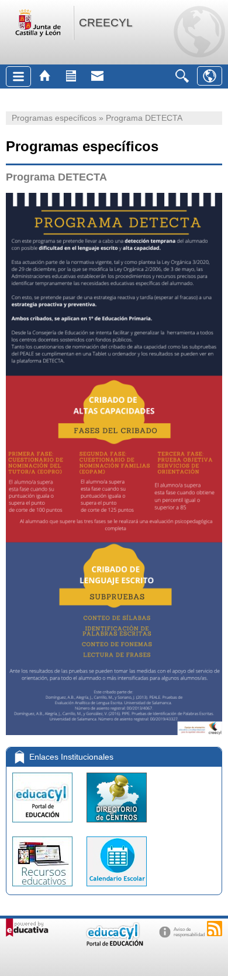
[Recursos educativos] (43, 889)
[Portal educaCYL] (43, 825)
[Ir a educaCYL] (114, 943)
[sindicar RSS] (214, 928)
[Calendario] (117, 889)
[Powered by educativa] (27, 928)
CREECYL (106, 22)
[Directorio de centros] (117, 825)
